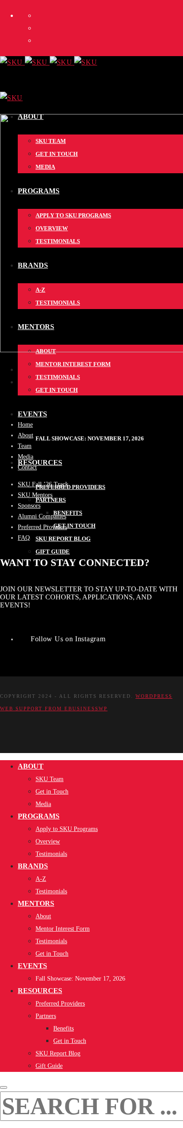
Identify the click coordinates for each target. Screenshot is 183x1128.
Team (25, 446)
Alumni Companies (42, 516)
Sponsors (29, 505)
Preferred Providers (42, 527)
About (25, 435)
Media (25, 456)
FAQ (24, 537)
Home (25, 424)
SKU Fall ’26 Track (43, 484)
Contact (27, 467)
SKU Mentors (35, 495)
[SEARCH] (3, 1087)
